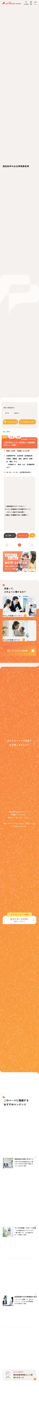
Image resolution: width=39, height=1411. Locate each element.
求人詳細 (8, 535)
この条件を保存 (11, 422)
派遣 (11, 437)
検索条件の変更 (28, 422)
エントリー (22, 535)
